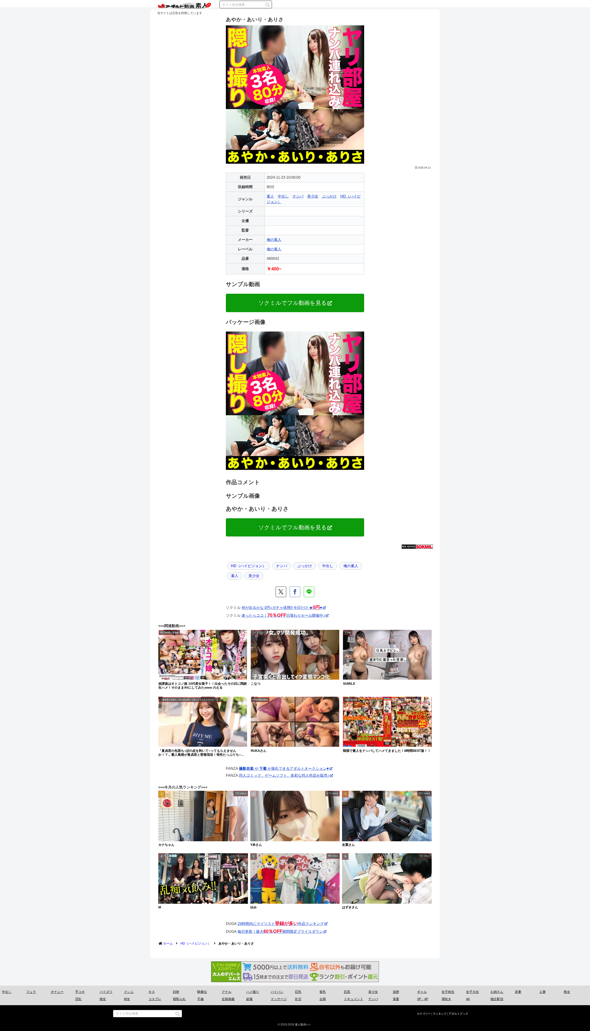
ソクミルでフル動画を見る (292, 303)
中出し (283, 196)
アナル (226, 992)
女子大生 (472, 992)
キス (151, 992)
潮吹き (446, 999)
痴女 (103, 999)
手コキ (80, 992)
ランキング (440, 1013)
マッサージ (279, 999)
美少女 (312, 196)
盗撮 (249, 999)
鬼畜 (396, 999)
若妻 (518, 992)
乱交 (298, 999)
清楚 (396, 992)
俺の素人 (274, 240)
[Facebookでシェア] (295, 592)
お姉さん (496, 992)
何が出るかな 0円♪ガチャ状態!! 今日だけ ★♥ (282, 608)
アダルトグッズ (458, 1013)
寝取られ (179, 999)
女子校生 (448, 992)
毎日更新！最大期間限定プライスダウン (280, 931)
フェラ (31, 992)
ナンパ (298, 196)
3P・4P (422, 999)
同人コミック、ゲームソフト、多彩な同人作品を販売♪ (284, 775)
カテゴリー (424, 1013)
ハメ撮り (252, 992)
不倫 (200, 999)
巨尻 (347, 992)
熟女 (567, 992)
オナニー (57, 992)
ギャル (422, 992)
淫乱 (78, 999)
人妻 (542, 992)
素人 (270, 196)
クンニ (129, 992)
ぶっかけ (329, 196)
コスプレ (154, 999)
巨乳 (298, 992)
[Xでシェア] (281, 592)
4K (468, 999)
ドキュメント (353, 999)
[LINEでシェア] (309, 592)
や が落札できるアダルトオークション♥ (284, 768)
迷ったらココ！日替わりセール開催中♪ (283, 615)
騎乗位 (202, 992)
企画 (322, 999)
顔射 (176, 992)
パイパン (277, 992)
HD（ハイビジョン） (248, 566)
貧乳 (322, 992)
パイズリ (106, 992)
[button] (267, 5)
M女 (127, 999)
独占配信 (496, 999)
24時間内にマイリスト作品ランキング (281, 924)
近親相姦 (228, 999)
